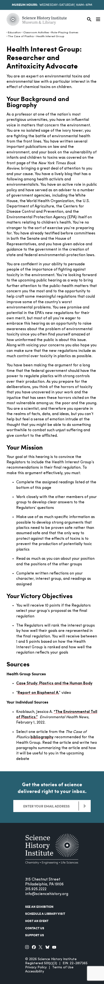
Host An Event (36, 921)
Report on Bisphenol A (38, 693)
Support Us (34, 935)
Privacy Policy (36, 967)
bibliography (41, 737)
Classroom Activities (36, 32)
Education (14, 32)
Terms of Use (63, 967)
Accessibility (34, 971)
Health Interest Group (50, 36)
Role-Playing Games (64, 32)
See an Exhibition (39, 907)
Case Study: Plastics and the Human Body (54, 683)
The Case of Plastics (21, 36)
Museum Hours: (25, 4)
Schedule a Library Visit (45, 914)
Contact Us (34, 928)
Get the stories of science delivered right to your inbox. (52, 787)
